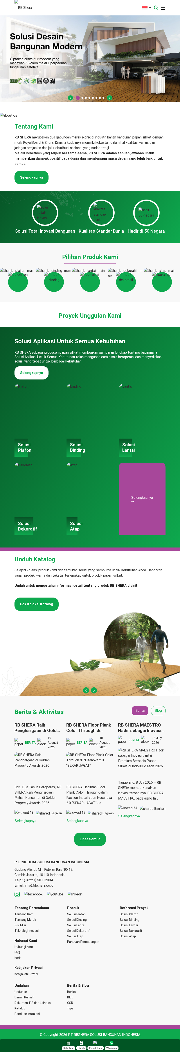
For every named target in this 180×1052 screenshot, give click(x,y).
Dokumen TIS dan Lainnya (32, 1003)
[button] (70, 98)
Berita (71, 992)
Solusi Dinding (77, 919)
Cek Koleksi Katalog (36, 604)
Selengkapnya (31, 177)
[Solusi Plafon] (18, 280)
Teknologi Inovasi (26, 930)
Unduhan (20, 992)
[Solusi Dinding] (54, 280)
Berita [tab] (140, 710)
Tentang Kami (24, 914)
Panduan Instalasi (27, 1014)
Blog (70, 997)
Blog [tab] (158, 710)
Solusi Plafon (76, 914)
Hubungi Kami (24, 947)
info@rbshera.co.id (39, 885)
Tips (70, 1008)
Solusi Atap (75, 936)
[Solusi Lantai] (90, 280)
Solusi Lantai (76, 925)
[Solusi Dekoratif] (126, 280)
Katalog (19, 1008)
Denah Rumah (24, 997)
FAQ (17, 952)
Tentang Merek (25, 919)
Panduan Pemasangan (83, 942)
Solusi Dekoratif (78, 930)
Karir (17, 958)
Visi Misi (20, 925)
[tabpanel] (90, 773)
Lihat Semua (90, 839)
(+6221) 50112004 (38, 880)
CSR (70, 1003)
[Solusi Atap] (162, 280)
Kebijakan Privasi (26, 974)
